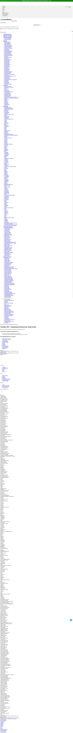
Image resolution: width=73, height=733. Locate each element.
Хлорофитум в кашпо (8, 252)
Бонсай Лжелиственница (8, 55)
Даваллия (6, 212)
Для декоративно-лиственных (9, 319)
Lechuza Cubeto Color (8, 289)
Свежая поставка (5, 341)
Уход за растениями (5, 386)
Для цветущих (6, 318)
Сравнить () (14, 718)
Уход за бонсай (4, 14)
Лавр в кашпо (6, 238)
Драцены (5, 165)
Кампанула (6, 149)
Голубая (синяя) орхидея (8, 91)
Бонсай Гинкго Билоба (8, 71)
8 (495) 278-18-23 (3, 22)
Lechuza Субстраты (7, 270)
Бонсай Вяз (6, 81)
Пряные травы (6, 117)
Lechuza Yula (6, 285)
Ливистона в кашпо (7, 239)
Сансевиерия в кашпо (8, 248)
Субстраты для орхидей (8, 313)
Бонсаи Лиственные (7, 44)
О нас (3, 11)
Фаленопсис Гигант (7, 94)
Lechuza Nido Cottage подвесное (9, 293)
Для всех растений (7, 312)
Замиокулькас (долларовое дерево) (10, 166)
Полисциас (6, 174)
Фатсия (5, 203)
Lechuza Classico (7, 258)
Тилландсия (6, 189)
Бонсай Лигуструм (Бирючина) (9, 74)
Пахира (5, 173)
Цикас (5, 121)
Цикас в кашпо (6, 253)
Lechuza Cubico (7, 261)
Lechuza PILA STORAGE (8, 281)
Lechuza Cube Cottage (8, 291)
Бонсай (3, 376)
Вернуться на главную (6, 338)
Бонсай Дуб (6, 67)
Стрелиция (6, 155)
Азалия (5, 138)
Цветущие (6, 110)
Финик (5, 128)
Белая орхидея (6, 90)
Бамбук (5, 163)
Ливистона (6, 125)
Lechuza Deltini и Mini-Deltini (9, 284)
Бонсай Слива (6, 65)
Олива (5, 186)
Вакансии (4, 371)
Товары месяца (4, 340)
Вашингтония (6, 126)
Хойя (5, 157)
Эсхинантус (6, 196)
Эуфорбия (6, 220)
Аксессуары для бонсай (8, 48)
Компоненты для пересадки (9, 314)
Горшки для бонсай (7, 47)
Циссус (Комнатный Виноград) (9, 195)
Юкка (5, 209)
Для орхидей (6, 316)
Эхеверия (6, 221)
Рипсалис (6, 219)
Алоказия (6, 159)
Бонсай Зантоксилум (7, 72)
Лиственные (6, 111)
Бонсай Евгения (7, 61)
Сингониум (6, 177)
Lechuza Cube (6, 259)
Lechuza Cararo (6, 286)
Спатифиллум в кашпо (8, 247)
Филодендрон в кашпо (8, 250)
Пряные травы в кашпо (8, 245)
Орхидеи (3, 377)
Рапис (5, 124)
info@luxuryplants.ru (3, 353)
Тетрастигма (6, 191)
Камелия (5, 148)
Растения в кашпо (5, 345)
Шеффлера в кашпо (7, 249)
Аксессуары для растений (8, 311)
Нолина (5, 120)
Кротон (5, 169)
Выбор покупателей (5, 385)
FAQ (3, 10)
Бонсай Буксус (6, 70)
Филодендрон (6, 193)
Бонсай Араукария (7, 52)
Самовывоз (4, 6)
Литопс (5, 218)
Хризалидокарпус (7, 130)
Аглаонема (6, 160)
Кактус (5, 216)
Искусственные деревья (8, 223)
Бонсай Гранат (6, 60)
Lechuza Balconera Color (8, 294)
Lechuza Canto (6, 287)
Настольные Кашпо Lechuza (9, 266)
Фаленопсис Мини (7, 95)
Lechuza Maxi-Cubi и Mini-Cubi (9, 283)
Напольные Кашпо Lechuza (9, 267)
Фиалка (5, 156)
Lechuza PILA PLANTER (8, 279)
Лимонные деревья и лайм (8, 134)
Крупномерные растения (8, 108)
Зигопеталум (6, 99)
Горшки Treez (6, 308)
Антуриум (6, 139)
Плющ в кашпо (7, 246)
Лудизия (5, 101)
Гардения (6, 142)
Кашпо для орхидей (7, 310)
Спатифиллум (6, 153)
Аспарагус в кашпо (7, 232)
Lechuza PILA (6, 265)
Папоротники (6, 116)
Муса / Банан (6, 199)
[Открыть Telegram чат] (2, 16)
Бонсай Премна (7, 69)
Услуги (3, 12)
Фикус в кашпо (7, 251)
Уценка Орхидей (7, 96)
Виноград (6, 183)
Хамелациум (6, 179)
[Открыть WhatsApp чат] (2, 17)
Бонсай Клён (6, 83)
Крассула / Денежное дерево (9, 217)
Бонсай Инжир (6, 82)
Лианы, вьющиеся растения (9, 114)
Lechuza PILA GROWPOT (8, 280)
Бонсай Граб (6, 80)
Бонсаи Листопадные (8, 45)
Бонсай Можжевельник (8, 50)
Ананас (5, 182)
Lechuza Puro (6, 257)
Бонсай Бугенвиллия (7, 59)
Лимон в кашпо (7, 240)
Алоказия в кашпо (7, 229)
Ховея (5, 129)
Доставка (4, 367)
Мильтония (6, 102)
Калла (5, 147)
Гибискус (6, 143)
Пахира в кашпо (7, 244)
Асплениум (6, 162)
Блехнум (5, 211)
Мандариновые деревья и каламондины (11, 135)
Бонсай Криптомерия (8, 57)
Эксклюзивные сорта (8, 137)
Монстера (6, 172)
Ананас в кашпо (7, 231)
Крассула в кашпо (7, 236)
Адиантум (6, 210)
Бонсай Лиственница (8, 54)
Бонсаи (3, 343)
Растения (5, 132)
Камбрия (5, 100)
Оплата (3, 8)
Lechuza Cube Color (7, 275)
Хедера (5, 194)
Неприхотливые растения (8, 109)
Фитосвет (6, 302)
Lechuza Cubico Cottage (8, 277)
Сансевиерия (6, 176)
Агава (5, 213)
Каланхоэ (6, 146)
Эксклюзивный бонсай (8, 46)
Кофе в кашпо (6, 235)
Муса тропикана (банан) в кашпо (10, 242)
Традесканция (6, 192)
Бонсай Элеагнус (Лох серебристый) (10, 79)
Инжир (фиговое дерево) (8, 184)
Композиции (6, 133)
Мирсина (5, 171)
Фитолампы (6, 322)
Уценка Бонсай (6, 49)
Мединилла (6, 150)
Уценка (5, 119)
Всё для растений (5, 347)
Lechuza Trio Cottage (7, 296)
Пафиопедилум (7, 104)
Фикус (5, 127)
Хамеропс (6, 122)
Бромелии (6, 113)
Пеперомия (6, 152)
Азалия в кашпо (7, 228)
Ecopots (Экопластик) (8, 305)
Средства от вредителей (8, 315)
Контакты (3, 9)
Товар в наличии (5, 342)
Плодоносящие (6, 112)
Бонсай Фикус (6, 77)
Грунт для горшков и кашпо (9, 300)
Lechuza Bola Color (7, 264)
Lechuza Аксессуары (7, 271)
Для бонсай (6, 317)
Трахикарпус (6, 123)
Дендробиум (6, 89)
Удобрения (6, 301)
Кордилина (6, 168)
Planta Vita (6, 307)
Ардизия (5, 140)
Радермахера (6, 175)
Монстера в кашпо (7, 241)
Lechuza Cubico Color (8, 276)
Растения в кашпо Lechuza (8, 227)
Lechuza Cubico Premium (8, 278)
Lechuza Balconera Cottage (8, 295)
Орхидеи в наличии (7, 38)
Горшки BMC (6, 304)
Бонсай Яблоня (7, 66)
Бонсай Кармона (7, 62)
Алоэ (5, 215)
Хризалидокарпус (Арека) (8, 207)
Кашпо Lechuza (5, 346)
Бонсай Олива (6, 63)
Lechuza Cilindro (7, 288)
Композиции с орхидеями (8, 87)
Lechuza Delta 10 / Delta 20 (8, 262)
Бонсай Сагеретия (7, 76)
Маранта (5, 170)
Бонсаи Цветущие (7, 43)
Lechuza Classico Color (8, 272)
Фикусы (5, 178)
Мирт (5, 151)
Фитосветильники (7, 321)
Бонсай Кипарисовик (8, 51)
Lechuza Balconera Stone (8, 292)
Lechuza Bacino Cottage (8, 263)
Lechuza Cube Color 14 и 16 (9, 282)
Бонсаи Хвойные (7, 42)
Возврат (3, 7)
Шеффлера (6, 131)
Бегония (5, 141)
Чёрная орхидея (7, 92)
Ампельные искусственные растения (10, 222)
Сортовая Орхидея (7, 93)
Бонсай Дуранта (7, 68)
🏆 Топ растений (4, 15)
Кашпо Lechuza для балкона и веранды (11, 268)
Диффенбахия (6, 164)
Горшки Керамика (7, 309)
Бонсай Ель (6, 56)
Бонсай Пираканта (7, 64)
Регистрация (68, 6)
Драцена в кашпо (7, 233)
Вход (70, 7)
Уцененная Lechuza (7, 269)
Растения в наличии (7, 37)
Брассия (5, 98)
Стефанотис (6, 154)
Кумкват (5, 136)
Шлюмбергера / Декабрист (8, 158)
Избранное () (9, 718)
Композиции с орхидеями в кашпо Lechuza (11, 97)
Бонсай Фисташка (7, 78)
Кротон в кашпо (7, 237)
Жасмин (5, 145)
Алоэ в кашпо (6, 230)
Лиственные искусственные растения (10, 224)
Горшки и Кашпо (7, 299)
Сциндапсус (6, 190)
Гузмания (6, 188)
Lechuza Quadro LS (7, 260)
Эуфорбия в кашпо (7, 254)
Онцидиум (6, 103)
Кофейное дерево (7, 185)
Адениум (5, 214)
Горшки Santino (7, 306)
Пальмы (5, 115)
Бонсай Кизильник (7, 73)
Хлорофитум (6, 180)
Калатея (5, 167)
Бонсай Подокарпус (7, 53)
